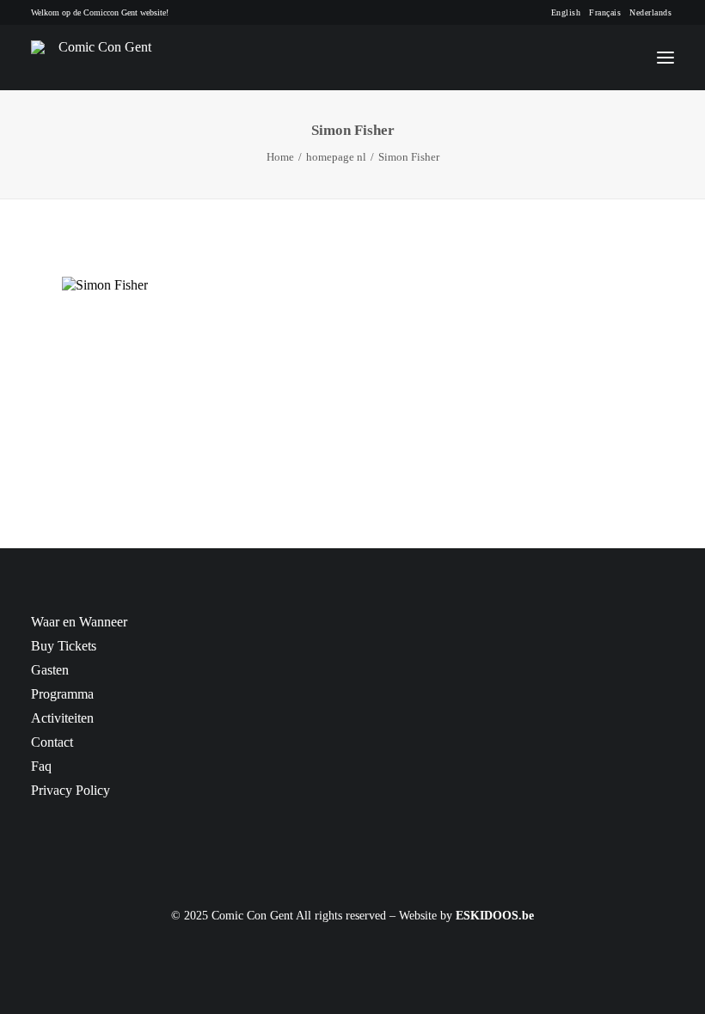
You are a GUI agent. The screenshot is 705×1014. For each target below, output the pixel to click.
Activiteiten (62, 718)
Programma (62, 694)
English (566, 12)
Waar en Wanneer (79, 621)
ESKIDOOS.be (495, 915)
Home (280, 156)
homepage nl (336, 156)
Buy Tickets (63, 645)
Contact (52, 742)
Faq (41, 766)
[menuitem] (566, 12)
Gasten (50, 670)
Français (605, 12)
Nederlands (650, 12)
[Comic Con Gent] (97, 57)
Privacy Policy (70, 790)
